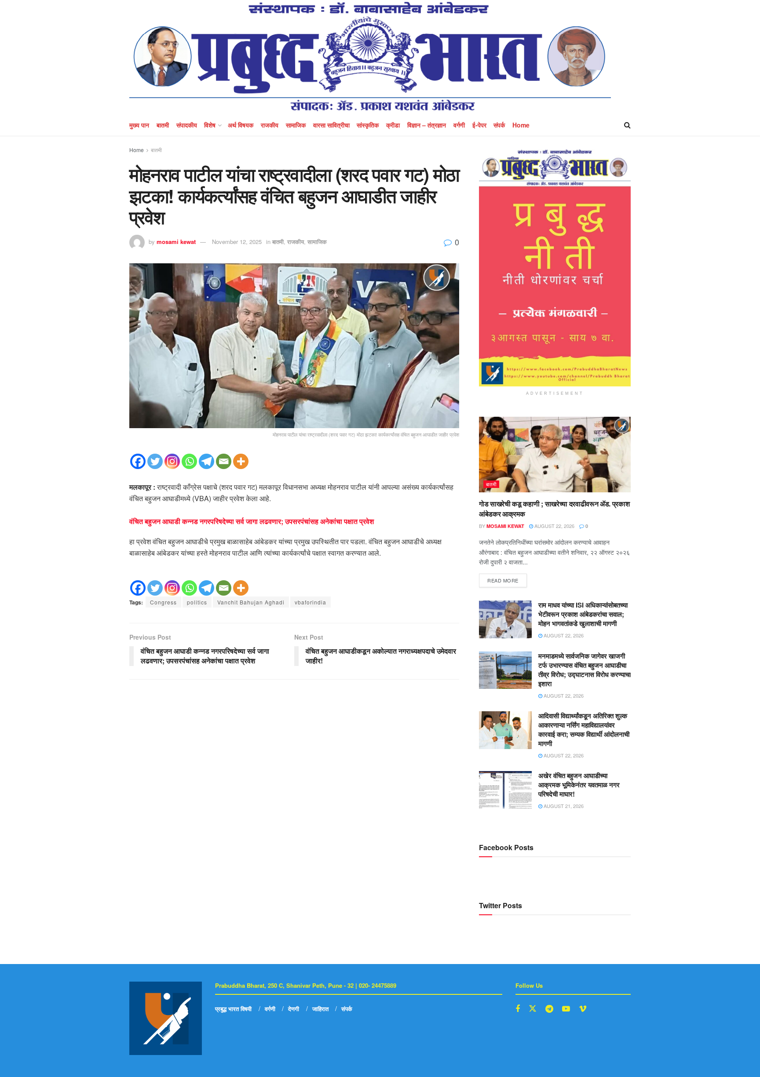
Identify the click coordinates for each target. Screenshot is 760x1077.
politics (197, 602)
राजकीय (269, 124)
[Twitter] (155, 461)
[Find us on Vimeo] (583, 1009)
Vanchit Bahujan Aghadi (251, 602)
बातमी (163, 124)
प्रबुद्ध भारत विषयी (233, 1008)
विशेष (210, 124)
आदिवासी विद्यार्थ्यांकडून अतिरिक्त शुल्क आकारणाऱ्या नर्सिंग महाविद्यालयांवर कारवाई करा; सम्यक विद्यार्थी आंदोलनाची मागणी (583, 729)
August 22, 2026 (553, 525)
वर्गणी (459, 124)
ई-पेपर (479, 124)
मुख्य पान (139, 124)
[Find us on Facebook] (517, 1009)
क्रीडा (393, 124)
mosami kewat (176, 241)
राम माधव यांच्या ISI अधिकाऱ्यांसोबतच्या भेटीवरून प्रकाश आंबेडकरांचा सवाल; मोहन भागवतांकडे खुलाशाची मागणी (583, 614)
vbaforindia (310, 602)
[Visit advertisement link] (555, 267)
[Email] (223, 461)
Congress (163, 602)
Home (521, 124)
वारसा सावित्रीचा (331, 124)
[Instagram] (172, 461)
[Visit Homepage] (370, 57)
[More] (240, 461)
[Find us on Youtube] (566, 1009)
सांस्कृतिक (368, 124)
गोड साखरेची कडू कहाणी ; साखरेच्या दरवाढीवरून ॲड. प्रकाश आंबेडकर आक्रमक (554, 508)
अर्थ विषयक (240, 124)
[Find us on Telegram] (549, 1009)
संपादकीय (186, 124)
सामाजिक (296, 124)
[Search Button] (627, 125)
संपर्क (499, 124)
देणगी (293, 1008)
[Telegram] (206, 461)
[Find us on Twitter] (533, 1009)
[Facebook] (138, 461)
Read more (507, 579)
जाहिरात (320, 1008)
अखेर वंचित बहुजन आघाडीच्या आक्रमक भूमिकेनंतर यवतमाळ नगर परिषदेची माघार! (579, 785)
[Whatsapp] (189, 461)
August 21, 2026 (563, 805)
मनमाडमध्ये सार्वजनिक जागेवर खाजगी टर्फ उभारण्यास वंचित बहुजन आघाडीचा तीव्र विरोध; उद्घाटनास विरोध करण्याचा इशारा (584, 669)
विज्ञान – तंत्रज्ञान (426, 124)
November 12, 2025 (237, 241)
